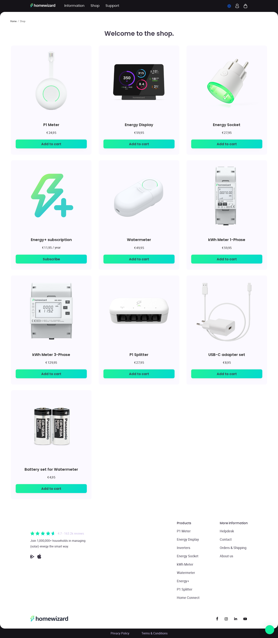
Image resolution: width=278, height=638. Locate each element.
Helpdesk (227, 531)
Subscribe (51, 259)
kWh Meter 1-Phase (226, 239)
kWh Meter (185, 564)
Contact (226, 539)
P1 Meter (51, 124)
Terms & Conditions (154, 633)
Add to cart (51, 144)
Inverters (183, 547)
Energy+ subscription (51, 239)
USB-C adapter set (226, 354)
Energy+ (183, 581)
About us (226, 556)
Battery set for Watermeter (51, 469)
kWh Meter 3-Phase (51, 354)
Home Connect (188, 597)
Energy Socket (226, 124)
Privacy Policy (120, 633)
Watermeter (139, 239)
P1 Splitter (139, 354)
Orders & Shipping (233, 547)
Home (13, 21)
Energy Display (139, 124)
